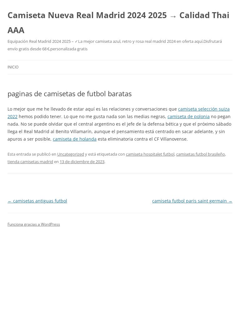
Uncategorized (70, 154)
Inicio (13, 67)
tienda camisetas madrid (30, 161)
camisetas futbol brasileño (200, 154)
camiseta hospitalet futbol (150, 154)
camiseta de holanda (75, 139)
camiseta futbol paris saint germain (192, 201)
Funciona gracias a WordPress (34, 224)
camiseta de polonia (189, 116)
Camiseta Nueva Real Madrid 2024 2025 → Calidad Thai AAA (118, 22)
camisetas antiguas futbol (37, 201)
